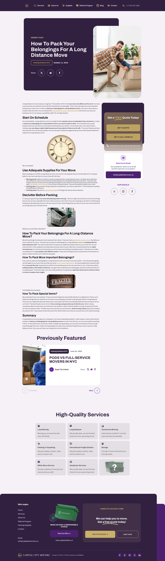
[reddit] (91, 369)
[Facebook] (59, 73)
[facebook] (95, 369)
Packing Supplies (24, 525)
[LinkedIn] (139, 555)
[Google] (132, 191)
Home (20, 510)
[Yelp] (114, 191)
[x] (88, 369)
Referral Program (24, 521)
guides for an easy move (81, 240)
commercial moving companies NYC (65, 111)
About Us (21, 518)
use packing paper (51, 190)
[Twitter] (41, 73)
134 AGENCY (80, 555)
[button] (39, 5)
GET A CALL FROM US (123, 137)
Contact (21, 529)
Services (40, 6)
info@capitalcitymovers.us (123, 175)
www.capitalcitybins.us (64, 540)
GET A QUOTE (123, 128)
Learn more (127, 534)
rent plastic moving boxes (39, 184)
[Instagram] (50, 73)
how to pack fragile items (65, 263)
